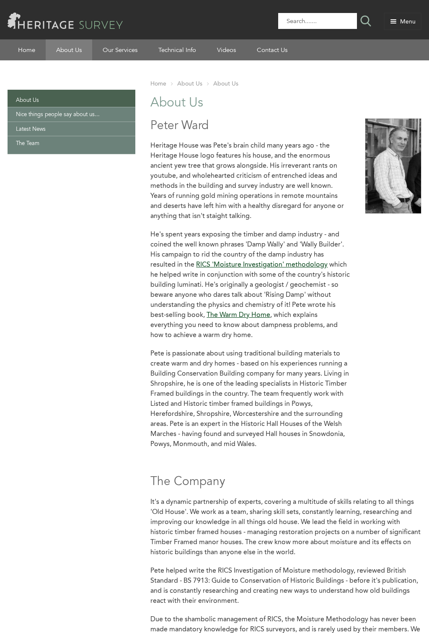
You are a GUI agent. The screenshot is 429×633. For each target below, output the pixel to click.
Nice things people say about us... (58, 114)
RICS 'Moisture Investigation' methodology (262, 264)
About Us (69, 50)
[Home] (65, 20)
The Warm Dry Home (238, 315)
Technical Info (177, 50)
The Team (27, 143)
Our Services (120, 50)
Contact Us (272, 50)
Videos (226, 50)
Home (26, 50)
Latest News (31, 128)
